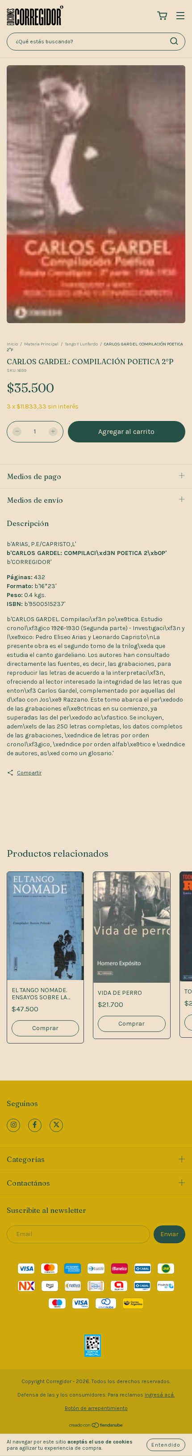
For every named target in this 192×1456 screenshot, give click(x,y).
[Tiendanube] (96, 1426)
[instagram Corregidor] (13, 1125)
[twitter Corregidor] (56, 1125)
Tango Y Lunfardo (81, 344)
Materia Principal (41, 344)
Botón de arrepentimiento (96, 1408)
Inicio (12, 344)
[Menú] (180, 16)
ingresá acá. (160, 1395)
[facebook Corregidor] (35, 1125)
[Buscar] (174, 41)
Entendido (165, 1445)
